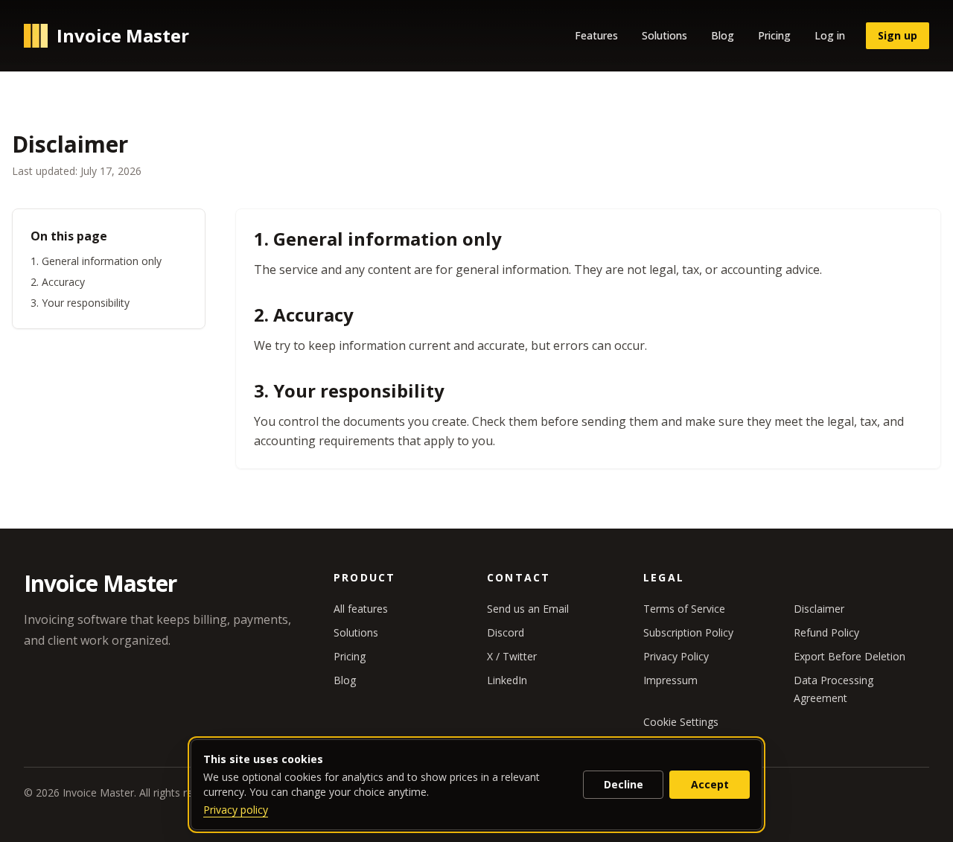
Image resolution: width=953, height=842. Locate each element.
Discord (505, 632)
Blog (722, 35)
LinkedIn (507, 680)
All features (361, 609)
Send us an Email (528, 609)
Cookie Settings (680, 722)
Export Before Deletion (849, 656)
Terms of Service (684, 609)
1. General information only (96, 261)
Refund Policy (826, 632)
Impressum (670, 680)
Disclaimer (819, 609)
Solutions (664, 35)
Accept (710, 784)
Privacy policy (235, 810)
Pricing (774, 35)
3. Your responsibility (80, 303)
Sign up (897, 35)
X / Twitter (512, 656)
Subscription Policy (688, 632)
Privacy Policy (676, 656)
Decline (623, 784)
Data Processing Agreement (833, 689)
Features (596, 35)
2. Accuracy (58, 282)
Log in (830, 35)
